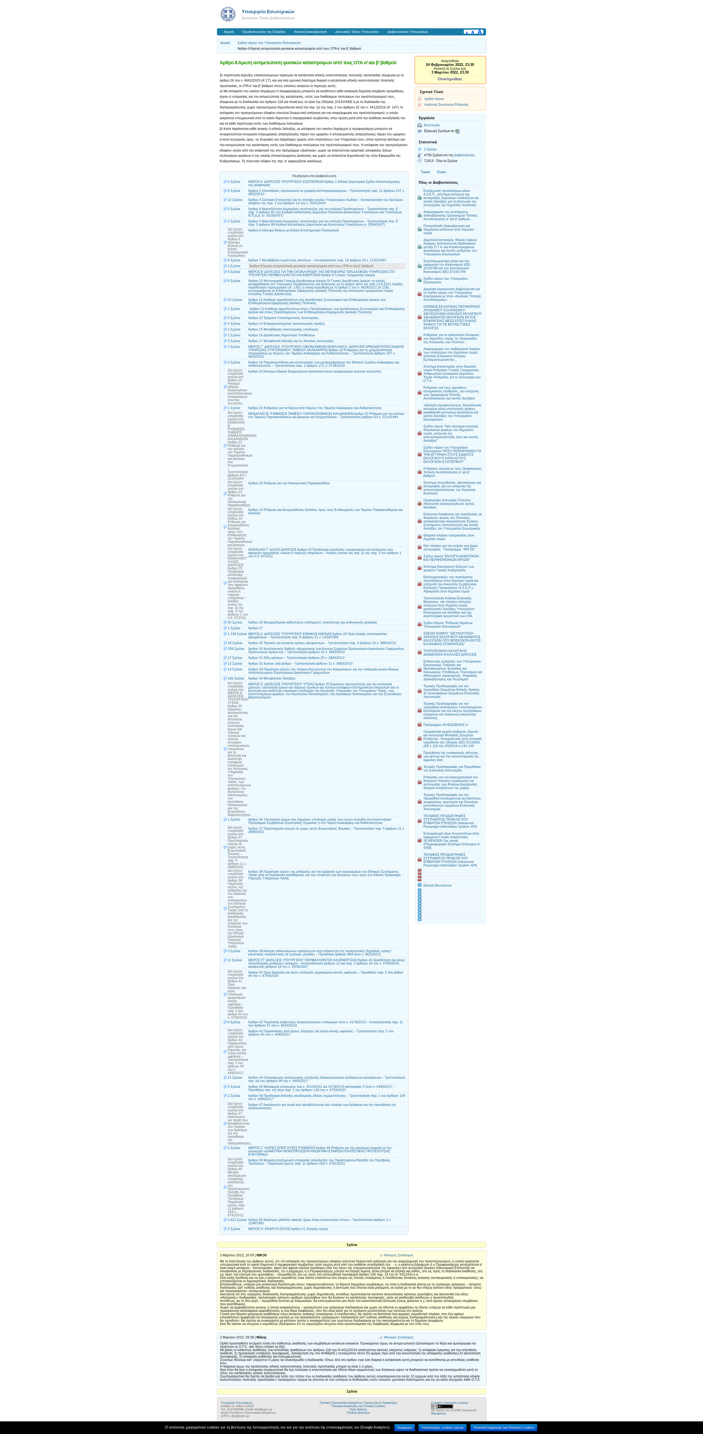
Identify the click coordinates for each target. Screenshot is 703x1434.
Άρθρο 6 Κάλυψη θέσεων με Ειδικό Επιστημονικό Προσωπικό (293, 230)
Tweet (425, 172)
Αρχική (229, 31)
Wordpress (438, 1413)
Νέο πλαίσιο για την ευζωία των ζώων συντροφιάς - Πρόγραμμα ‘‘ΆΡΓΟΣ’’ (450, 547)
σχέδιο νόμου (434, 98)
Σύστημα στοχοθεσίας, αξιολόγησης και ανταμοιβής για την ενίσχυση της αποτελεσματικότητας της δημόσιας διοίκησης (452, 488)
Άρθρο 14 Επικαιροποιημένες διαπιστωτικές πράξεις (286, 323)
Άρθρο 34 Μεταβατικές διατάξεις (272, 678)
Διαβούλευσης (464, 155)
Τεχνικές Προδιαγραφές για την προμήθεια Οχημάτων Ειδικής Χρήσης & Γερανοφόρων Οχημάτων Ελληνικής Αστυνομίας (451, 691)
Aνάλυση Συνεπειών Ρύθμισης (446, 104)
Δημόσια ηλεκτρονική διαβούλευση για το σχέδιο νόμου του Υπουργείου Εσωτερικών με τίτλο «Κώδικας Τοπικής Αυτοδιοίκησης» (452, 294)
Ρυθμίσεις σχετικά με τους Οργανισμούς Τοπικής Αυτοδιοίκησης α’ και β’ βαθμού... (452, 472)
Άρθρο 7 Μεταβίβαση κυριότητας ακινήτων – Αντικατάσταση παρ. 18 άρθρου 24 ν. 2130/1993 (317, 260)
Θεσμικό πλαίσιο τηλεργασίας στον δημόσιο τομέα (448, 537)
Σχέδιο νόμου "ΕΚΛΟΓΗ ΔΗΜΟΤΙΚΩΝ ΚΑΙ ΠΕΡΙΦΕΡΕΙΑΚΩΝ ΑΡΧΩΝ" (451, 557)
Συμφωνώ (404, 1428)
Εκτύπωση (432, 125)
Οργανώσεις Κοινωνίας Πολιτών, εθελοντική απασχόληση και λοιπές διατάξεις (449, 503)
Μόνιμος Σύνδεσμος (399, 1255)
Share (441, 172)
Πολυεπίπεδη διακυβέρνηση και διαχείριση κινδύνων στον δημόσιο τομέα (448, 229)
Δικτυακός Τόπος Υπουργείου (357, 31)
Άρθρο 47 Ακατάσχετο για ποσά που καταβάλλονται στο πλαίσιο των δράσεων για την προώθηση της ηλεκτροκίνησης (322, 1106)
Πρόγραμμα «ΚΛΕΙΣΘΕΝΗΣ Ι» (445, 724)
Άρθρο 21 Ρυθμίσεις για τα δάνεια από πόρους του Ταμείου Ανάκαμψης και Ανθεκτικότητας (315, 408)
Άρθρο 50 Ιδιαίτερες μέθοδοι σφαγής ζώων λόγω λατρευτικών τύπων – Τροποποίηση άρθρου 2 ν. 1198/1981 (319, 1221)
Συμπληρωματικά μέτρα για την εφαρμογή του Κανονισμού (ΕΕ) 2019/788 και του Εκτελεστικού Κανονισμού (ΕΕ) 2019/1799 (446, 266)
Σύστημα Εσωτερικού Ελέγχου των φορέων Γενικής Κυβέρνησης (448, 568)
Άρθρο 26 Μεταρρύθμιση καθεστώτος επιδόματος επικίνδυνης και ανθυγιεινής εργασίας (312, 622)
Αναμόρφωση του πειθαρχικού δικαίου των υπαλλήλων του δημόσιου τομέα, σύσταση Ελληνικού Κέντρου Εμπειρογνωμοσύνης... (451, 354)
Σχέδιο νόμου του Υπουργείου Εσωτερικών (269, 42)
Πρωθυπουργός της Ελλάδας (264, 31)
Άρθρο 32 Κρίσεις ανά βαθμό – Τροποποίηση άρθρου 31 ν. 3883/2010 (300, 663)
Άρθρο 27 (255, 628)
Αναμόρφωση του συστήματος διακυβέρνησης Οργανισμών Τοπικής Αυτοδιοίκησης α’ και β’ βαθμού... (450, 215)
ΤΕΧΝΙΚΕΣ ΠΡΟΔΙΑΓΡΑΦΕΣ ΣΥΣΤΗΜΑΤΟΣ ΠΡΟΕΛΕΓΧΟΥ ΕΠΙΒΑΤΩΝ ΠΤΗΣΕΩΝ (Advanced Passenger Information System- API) (450, 821)
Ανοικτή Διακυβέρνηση (310, 31)
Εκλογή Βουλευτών (437, 885)
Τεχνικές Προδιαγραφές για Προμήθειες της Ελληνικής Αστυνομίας (452, 768)
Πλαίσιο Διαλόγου (358, 1412)
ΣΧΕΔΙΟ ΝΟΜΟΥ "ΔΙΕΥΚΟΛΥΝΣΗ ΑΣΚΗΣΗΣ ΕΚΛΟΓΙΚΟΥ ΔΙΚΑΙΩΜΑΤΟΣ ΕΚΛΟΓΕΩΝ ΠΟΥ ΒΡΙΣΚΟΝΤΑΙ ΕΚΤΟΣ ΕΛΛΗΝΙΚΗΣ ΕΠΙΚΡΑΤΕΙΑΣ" (452, 638)
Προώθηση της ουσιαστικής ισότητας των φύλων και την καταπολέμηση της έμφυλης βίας (451, 756)
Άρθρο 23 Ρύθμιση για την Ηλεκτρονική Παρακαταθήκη (289, 483)
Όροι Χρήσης (358, 1409)
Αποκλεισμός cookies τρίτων (443, 1428)
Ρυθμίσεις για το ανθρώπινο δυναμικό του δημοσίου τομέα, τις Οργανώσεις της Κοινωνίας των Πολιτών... (451, 338)
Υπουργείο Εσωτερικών (268, 11)
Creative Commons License (449, 1402)
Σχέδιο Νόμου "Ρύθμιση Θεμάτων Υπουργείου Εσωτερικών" (448, 624)
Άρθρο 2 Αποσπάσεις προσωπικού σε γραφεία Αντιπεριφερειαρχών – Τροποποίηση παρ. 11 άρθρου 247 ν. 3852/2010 (326, 192)
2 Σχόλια (430, 149)
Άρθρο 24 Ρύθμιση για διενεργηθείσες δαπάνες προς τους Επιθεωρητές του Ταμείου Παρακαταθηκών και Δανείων (325, 511)
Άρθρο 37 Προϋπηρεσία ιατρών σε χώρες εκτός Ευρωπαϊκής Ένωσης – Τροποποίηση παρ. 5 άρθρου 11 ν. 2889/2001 (326, 830)
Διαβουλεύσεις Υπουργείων (407, 31)
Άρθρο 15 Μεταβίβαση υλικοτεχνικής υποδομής (283, 329)
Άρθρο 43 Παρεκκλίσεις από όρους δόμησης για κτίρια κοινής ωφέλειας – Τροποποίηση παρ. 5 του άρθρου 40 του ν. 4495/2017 (321, 1033)
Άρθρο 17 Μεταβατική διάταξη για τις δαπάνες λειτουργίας (291, 341)
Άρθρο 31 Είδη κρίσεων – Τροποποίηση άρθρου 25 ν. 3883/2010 (296, 657)
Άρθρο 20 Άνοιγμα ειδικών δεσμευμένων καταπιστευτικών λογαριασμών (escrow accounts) (314, 371)
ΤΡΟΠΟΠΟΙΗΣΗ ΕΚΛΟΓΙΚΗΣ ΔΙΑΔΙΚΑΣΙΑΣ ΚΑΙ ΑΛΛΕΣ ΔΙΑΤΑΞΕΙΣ (450, 652)
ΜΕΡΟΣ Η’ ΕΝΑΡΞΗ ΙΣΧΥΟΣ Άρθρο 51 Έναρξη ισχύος (288, 1229)
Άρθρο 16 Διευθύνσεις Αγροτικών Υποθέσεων (281, 335)
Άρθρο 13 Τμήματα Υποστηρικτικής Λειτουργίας (283, 318)
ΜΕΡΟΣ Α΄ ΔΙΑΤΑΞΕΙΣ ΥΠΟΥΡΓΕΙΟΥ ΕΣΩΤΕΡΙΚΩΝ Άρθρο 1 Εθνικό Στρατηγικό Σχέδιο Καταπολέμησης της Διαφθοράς (324, 183)
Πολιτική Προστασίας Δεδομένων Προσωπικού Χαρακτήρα (358, 1402)
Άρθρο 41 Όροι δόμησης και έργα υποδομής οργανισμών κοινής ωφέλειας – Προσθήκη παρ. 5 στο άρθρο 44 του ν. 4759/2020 (325, 974)
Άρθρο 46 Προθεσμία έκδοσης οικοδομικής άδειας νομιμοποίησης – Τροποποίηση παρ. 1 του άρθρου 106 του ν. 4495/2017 (326, 1097)
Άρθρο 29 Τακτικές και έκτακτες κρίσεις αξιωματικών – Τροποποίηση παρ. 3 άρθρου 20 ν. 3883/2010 (322, 643)
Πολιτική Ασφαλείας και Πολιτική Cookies (358, 1406)
